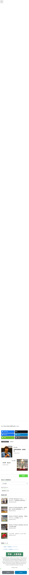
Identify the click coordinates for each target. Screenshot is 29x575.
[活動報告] (6, 451)
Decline (8, 572)
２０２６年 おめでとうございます (17, 533)
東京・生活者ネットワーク (10, 546)
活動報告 (12, 441)
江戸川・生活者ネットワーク (11, 549)
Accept (20, 572)
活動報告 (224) (5, 490)
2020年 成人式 (6, 462)
